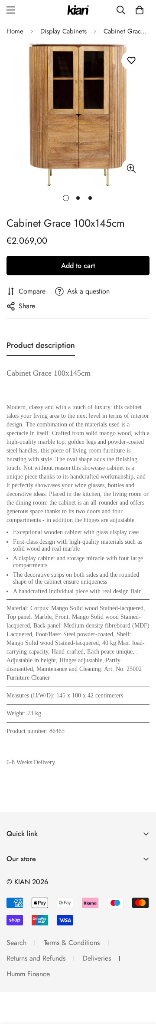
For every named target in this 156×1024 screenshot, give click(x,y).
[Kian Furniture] (78, 10)
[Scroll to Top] (140, 978)
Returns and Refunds (35, 958)
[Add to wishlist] (131, 60)
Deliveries (97, 958)
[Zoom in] (131, 168)
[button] (140, 10)
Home (14, 31)
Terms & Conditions (72, 943)
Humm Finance (28, 974)
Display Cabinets (63, 31)
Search (16, 943)
